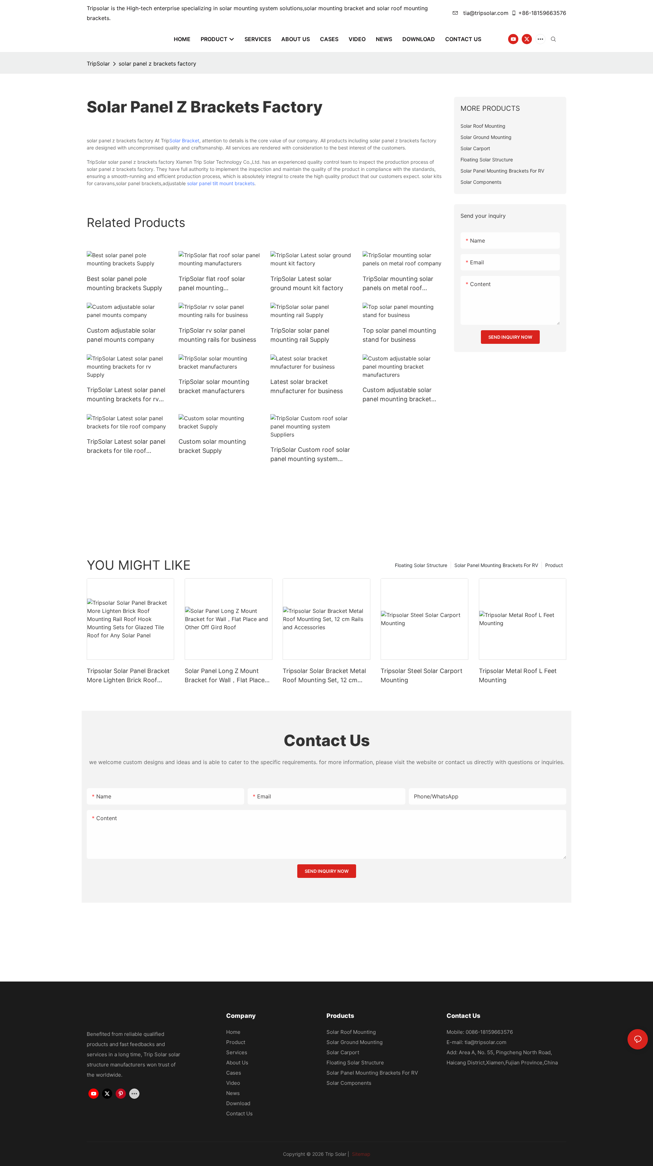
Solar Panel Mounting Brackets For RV (496, 565)
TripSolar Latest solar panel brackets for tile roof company (126, 446)
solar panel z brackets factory (157, 63)
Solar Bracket (184, 140)
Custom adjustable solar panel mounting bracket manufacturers (397, 395)
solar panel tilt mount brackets (220, 183)
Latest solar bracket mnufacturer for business (306, 386)
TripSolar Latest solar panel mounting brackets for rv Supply (126, 395)
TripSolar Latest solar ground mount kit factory (306, 283)
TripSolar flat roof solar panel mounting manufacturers (212, 284)
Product (554, 565)
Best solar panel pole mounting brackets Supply (124, 283)
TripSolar (98, 63)
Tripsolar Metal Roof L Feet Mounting (518, 675)
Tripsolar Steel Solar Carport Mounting (422, 675)
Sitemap (360, 1154)
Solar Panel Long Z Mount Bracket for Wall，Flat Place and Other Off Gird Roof (225, 676)
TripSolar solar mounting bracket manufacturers (214, 386)
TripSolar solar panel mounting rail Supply (299, 335)
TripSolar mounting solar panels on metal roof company (398, 284)
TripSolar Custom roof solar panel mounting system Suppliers (310, 454)
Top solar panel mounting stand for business (399, 335)
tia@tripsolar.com (485, 13)
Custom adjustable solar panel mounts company (121, 335)
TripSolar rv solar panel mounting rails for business (217, 335)
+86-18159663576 (542, 13)
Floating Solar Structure (421, 565)
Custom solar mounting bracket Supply (212, 446)
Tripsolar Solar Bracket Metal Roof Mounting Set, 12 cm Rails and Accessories (324, 676)
